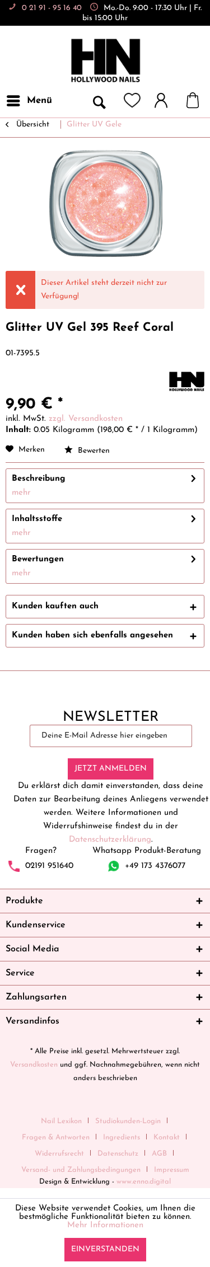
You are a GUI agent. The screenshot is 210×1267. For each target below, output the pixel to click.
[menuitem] (29, 101)
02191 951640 (49, 866)
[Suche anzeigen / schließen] (98, 101)
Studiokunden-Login (128, 1121)
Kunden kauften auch (55, 606)
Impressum (171, 1170)
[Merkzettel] (132, 100)
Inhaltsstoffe (37, 519)
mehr (21, 493)
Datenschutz (117, 1153)
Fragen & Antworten (56, 1137)
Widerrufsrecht (59, 1153)
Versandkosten (34, 1064)
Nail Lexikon (61, 1121)
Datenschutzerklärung (110, 840)
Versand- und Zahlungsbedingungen (81, 1170)
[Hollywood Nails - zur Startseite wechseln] (105, 61)
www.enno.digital (143, 1181)
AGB (159, 1153)
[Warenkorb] (198, 101)
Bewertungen (38, 559)
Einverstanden (105, 1249)
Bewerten (93, 451)
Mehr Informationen (105, 1225)
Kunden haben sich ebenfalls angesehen (92, 635)
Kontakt (166, 1137)
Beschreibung (39, 479)
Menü (39, 100)
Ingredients (121, 1137)
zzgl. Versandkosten (86, 419)
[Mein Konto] (166, 101)
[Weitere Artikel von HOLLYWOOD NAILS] (186, 381)
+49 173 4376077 (155, 866)
